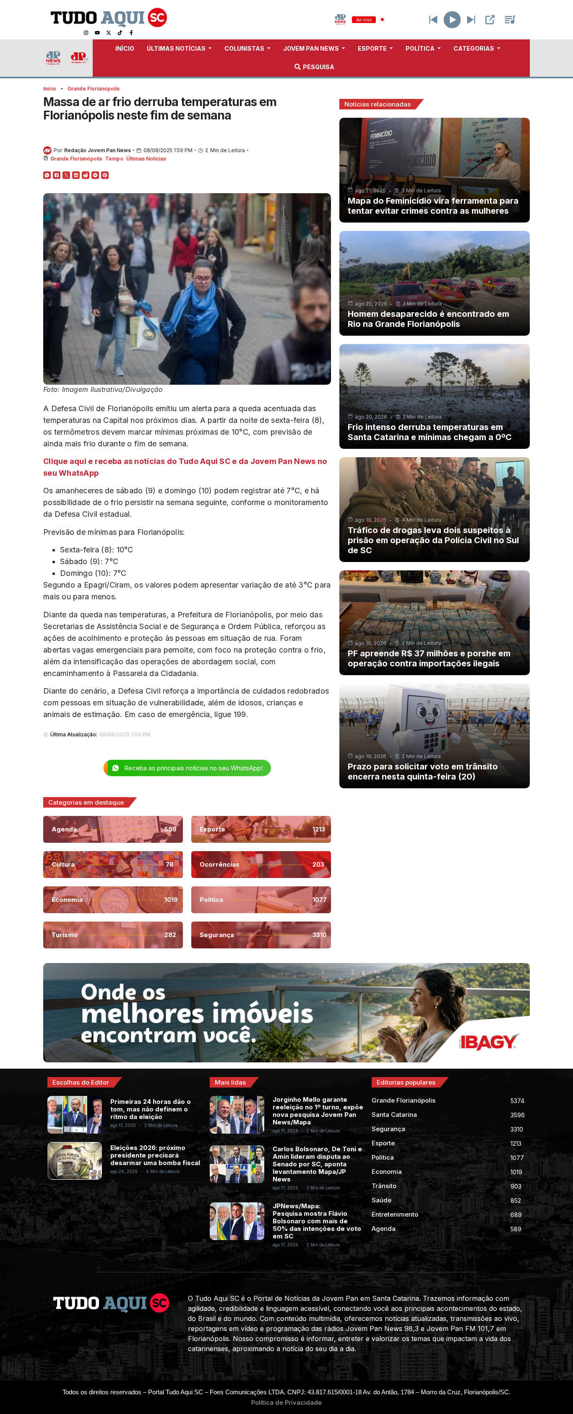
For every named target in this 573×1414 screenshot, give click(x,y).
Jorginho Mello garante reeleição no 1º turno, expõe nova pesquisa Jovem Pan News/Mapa (318, 1110)
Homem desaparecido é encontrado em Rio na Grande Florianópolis (428, 319)
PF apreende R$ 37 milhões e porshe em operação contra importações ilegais (429, 658)
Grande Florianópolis (94, 88)
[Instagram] (86, 32)
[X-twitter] (108, 32)
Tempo (114, 158)
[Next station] (433, 19)
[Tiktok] (119, 32)
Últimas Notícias (146, 158)
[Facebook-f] (131, 32)
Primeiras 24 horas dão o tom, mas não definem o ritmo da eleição (150, 1109)
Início (49, 88)
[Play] (452, 19)
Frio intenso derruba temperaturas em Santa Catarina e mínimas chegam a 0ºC (430, 432)
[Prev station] (471, 19)
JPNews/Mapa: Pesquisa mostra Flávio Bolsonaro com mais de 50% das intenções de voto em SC (317, 1221)
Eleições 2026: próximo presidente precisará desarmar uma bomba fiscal (155, 1155)
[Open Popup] (490, 19)
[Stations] (510, 19)
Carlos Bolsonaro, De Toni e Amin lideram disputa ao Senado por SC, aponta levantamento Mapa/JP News (317, 1164)
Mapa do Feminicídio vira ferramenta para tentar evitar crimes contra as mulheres (433, 206)
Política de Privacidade (286, 1402)
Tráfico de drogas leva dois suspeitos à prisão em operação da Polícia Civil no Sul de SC (433, 540)
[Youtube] (97, 32)
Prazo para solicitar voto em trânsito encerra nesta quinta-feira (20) (423, 771)
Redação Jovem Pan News (97, 150)
